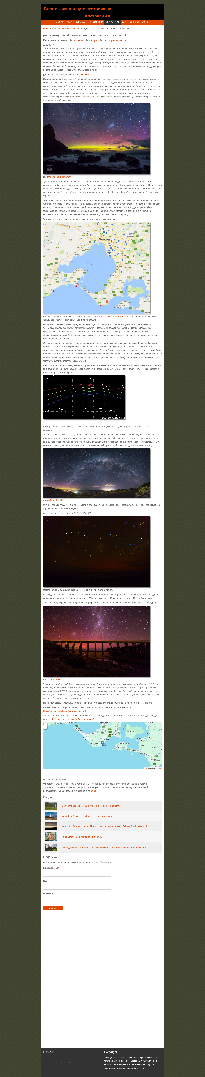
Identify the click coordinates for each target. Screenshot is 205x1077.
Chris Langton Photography (59, 177)
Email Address (51, 868)
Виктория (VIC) (74, 28)
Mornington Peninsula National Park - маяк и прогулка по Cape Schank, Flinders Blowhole (105, 826)
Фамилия (48, 893)
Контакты (134, 22)
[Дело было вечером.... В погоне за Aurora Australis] (96, 138)
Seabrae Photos (54, 679)
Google (159, 768)
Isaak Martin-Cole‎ (54, 500)
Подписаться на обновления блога (60, 1063)
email (93, 791)
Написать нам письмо (56, 1060)
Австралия (111, 22)
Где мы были (81, 22)
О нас (69, 22)
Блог (124, 22)
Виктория (93, 40)
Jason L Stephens (81, 74)
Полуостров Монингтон (114, 40)
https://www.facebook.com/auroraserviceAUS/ (64, 711)
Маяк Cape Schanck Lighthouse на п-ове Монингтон (87, 816)
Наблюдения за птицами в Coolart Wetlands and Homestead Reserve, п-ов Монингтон (104, 847)
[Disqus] (102, 945)
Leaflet (147, 768)
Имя (45, 881)
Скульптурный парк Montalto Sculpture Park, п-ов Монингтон (91, 806)
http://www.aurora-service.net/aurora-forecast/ (72, 719)
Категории (95, 22)
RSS (49, 1057)
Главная (59, 22)
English (145, 22)
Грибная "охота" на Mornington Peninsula (82, 837)
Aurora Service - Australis (111, 316)
